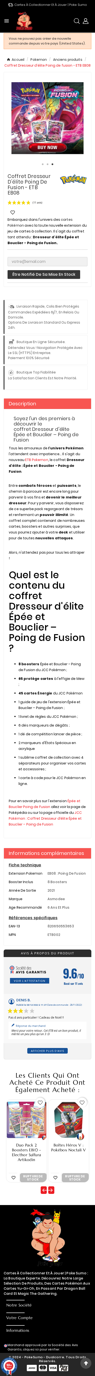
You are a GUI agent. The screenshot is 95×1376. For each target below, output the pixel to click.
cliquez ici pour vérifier (41, 1349)
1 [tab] (42, 164)
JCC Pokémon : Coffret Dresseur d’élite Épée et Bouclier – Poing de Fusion (45, 818)
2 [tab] (47, 164)
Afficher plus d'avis (47, 1051)
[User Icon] (85, 21)
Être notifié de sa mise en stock (43, 274)
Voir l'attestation (29, 981)
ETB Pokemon (36, 459)
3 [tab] (52, 164)
